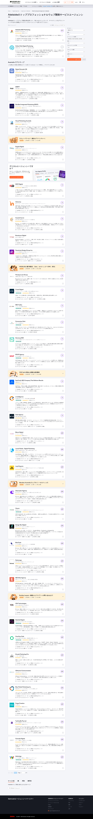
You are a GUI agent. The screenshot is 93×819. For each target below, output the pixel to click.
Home (9, 11)
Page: (19, 772)
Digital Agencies (16, 11)
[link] (45, 2)
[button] (76, 2)
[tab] (11, 781)
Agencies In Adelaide (25, 11)
